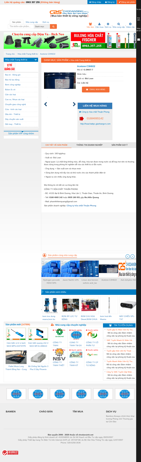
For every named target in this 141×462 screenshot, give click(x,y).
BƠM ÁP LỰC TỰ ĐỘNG (69, 317)
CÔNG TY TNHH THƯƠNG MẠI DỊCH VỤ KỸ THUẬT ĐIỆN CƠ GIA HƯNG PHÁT (59, 344)
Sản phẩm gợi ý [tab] (120, 145)
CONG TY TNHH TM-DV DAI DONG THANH (76, 344)
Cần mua (99, 27)
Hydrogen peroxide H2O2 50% (51, 281)
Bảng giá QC (138, 29)
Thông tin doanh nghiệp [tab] (89, 145)
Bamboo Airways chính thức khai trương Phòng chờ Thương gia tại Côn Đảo (120, 419)
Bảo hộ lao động (12, 80)
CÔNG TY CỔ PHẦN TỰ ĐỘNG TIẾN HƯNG (92, 344)
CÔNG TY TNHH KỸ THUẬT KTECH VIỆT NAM (75, 364)
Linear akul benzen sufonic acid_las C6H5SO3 (90, 281)
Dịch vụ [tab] (46, 22)
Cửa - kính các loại (13, 109)
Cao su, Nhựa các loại (14, 99)
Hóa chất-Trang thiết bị (28, 54)
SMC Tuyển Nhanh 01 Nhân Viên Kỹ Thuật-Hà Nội (121, 340)
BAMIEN (11, 411)
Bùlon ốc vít (10, 89)
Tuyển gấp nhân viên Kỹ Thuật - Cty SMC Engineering (121, 351)
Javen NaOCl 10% (71, 280)
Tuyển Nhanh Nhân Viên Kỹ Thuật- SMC (121, 361)
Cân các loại (10, 94)
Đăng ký (111, 2)
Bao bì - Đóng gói (12, 75)
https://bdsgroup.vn (67, 447)
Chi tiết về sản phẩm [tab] (56, 145)
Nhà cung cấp (119, 27)
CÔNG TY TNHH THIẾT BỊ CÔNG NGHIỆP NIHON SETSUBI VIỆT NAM (58, 364)
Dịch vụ (108, 27)
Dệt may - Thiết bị (13, 124)
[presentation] (128, 256)
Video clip (130, 27)
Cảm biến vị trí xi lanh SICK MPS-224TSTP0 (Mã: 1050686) (16, 344)
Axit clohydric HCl (128, 280)
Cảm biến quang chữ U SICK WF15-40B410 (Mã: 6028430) (38, 344)
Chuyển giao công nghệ (15, 104)
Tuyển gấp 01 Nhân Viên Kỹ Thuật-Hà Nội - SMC (121, 330)
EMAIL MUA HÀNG (96, 89)
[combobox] (49, 26)
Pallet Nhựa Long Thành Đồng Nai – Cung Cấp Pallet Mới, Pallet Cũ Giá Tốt (16, 368)
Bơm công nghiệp (13, 85)
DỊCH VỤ (111, 411)
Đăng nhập (96, 2)
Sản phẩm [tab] (16, 22)
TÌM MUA (78, 411)
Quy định (138, 19)
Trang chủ (10, 54)
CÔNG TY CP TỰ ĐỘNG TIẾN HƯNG (92, 364)
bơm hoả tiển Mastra (106, 317)
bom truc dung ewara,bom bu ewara (49, 318)
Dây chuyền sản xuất (14, 119)
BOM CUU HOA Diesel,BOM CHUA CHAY (89, 318)
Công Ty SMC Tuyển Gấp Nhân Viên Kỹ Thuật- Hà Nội (121, 372)
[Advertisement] (89, 231)
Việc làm (90, 27)
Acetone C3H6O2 (47, 54)
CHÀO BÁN (46, 411)
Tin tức (138, 9)
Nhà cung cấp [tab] (32, 22)
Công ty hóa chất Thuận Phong (95, 112)
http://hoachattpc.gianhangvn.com (95, 124)
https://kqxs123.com (84, 447)
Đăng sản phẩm (128, 2)
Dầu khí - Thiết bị (12, 114)
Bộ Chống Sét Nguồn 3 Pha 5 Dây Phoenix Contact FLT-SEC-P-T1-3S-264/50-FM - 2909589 (38, 368)
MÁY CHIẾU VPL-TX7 (127, 317)
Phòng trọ (52, 447)
